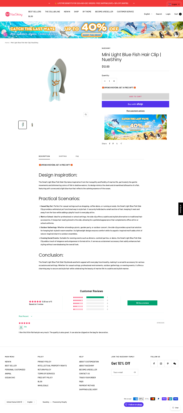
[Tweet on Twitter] (117, 143)
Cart (177, 14)
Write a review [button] (142, 303)
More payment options (135, 111)
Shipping (63, 156)
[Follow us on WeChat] (174, 363)
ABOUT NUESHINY (86, 365)
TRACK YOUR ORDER (87, 377)
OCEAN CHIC (10, 377)
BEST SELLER (11, 365)
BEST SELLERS (34, 11)
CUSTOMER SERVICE (125, 11)
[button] (78, 297)
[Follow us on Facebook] (154, 363)
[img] (24, 323)
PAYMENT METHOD (87, 385)
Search (159, 14)
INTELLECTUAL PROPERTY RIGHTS (52, 365)
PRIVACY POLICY (44, 361)
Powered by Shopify (60, 402)
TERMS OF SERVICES (46, 373)
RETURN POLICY (44, 369)
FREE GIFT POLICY (45, 377)
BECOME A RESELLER (104, 11)
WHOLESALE (43, 385)
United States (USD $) (14, 402)
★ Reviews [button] (181, 208)
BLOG (30, 16)
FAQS (81, 381)
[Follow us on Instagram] (160, 363)
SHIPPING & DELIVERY (88, 389)
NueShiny (106, 48)
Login (168, 14)
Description (44, 156)
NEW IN (67, 11)
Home (7, 43)
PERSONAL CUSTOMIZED (15, 369)
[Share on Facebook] (109, 143)
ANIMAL (8, 373)
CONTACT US (84, 373)
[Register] (135, 372)
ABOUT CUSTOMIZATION (89, 361)
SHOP (76, 11)
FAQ (77, 156)
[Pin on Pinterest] (113, 143)
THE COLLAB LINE (52, 11)
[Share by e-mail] (121, 143)
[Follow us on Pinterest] (167, 363)
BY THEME (87, 11)
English (147, 14)
